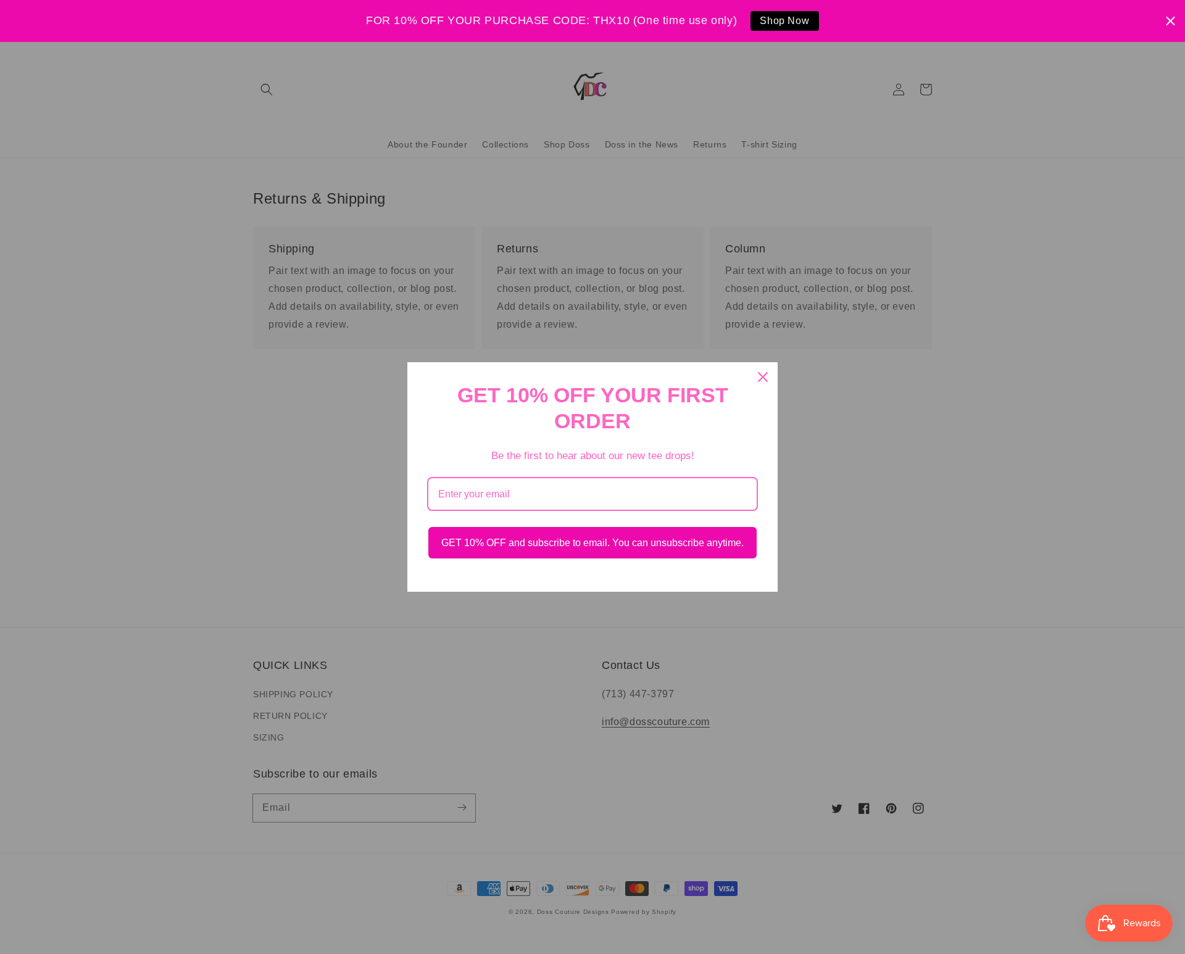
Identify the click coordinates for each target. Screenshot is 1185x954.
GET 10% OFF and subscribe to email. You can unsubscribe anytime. (592, 542)
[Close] (763, 377)
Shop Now (784, 20)
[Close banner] (1170, 20)
